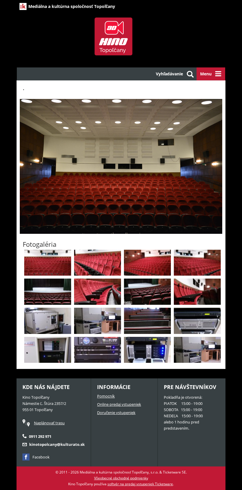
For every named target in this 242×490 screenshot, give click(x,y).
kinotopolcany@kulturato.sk (57, 444)
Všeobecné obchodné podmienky (121, 478)
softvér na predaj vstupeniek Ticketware (140, 483)
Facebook (41, 457)
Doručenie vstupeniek (116, 412)
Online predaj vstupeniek (119, 404)
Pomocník (106, 396)
